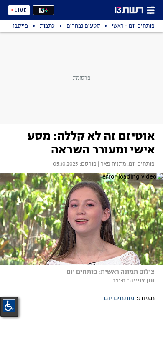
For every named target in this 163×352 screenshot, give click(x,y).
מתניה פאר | (111, 164)
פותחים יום (119, 298)
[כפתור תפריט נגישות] (9, 305)
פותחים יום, (140, 164)
